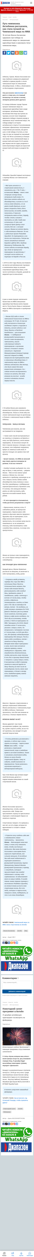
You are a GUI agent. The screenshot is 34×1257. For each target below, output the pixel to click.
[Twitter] (8, 53)
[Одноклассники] (17, 53)
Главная (5, 17)
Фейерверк (6, 1112)
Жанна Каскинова (9, 931)
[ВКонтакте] (13, 53)
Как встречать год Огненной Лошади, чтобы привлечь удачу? (15, 1100)
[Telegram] (25, 53)
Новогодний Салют (9, 1109)
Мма (26, 931)
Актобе (15, 17)
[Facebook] (4, 53)
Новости (10, 1002)
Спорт (10, 17)
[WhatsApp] (21, 53)
